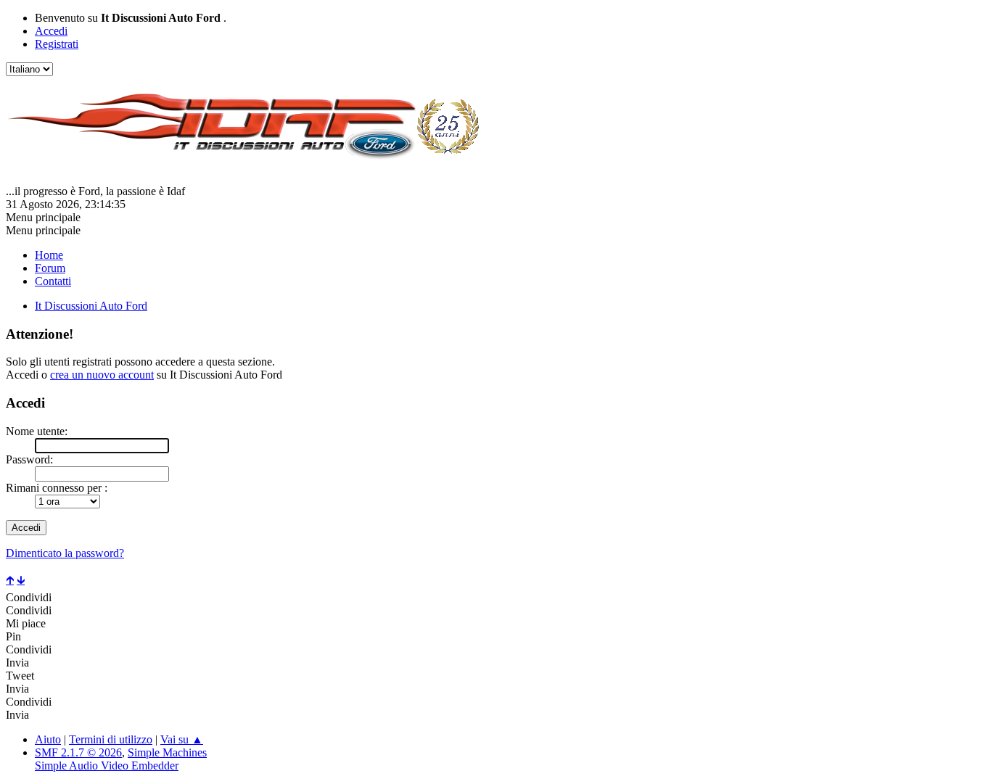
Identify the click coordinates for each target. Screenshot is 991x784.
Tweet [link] (20, 675)
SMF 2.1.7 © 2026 (78, 752)
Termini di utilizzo (110, 739)
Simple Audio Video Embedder (106, 765)
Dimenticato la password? (65, 553)
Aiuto (48, 739)
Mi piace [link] (26, 623)
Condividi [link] (29, 597)
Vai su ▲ (181, 739)
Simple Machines (167, 752)
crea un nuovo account (102, 374)
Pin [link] (13, 636)
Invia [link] (17, 662)
